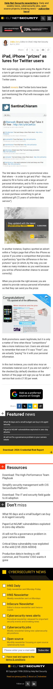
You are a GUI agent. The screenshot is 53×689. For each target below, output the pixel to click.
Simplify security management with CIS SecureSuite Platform (25, 486)
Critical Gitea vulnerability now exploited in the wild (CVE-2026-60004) (25, 545)
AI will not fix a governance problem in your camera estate (24, 535)
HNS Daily (13, 585)
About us (32, 676)
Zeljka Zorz (15, 42)
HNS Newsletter (18, 595)
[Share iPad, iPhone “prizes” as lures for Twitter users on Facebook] (27, 49)
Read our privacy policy (16, 676)
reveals (14, 87)
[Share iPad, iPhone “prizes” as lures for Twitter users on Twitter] (32, 49)
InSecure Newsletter (20, 604)
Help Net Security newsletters (21, 3)
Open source (15, 639)
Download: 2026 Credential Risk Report (23, 450)
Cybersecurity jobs (19, 627)
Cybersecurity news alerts (23, 615)
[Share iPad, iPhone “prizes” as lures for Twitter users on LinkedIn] (37, 49)
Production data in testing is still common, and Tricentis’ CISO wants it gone (24, 556)
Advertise (42, 676)
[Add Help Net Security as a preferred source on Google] (48, 49)
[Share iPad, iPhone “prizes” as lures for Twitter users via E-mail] (42, 49)
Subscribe (43, 650)
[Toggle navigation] (49, 18)
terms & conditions (15, 659)
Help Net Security (39, 671)
